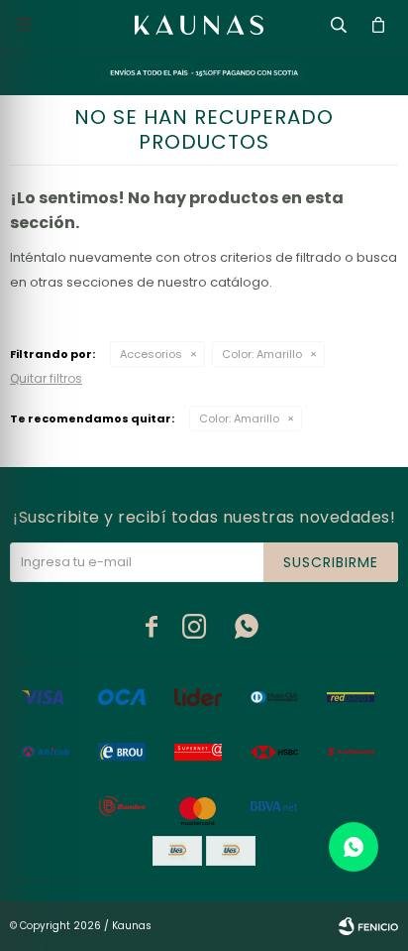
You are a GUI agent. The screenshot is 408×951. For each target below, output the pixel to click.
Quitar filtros (46, 378)
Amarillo (262, 354)
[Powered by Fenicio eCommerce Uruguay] (368, 926)
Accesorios (151, 354)
